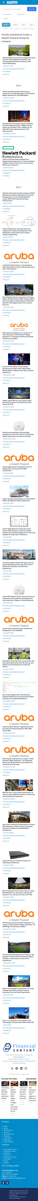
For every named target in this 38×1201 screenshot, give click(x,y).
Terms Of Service (20, 1063)
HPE (8, 74)
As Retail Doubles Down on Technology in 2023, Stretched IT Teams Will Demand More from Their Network (19, 267)
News (11, 28)
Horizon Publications (21, 1190)
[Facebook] (17, 1068)
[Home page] (12, 2)
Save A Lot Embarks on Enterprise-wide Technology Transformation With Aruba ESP (18, 1021)
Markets (6, 24)
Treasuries (32, 28)
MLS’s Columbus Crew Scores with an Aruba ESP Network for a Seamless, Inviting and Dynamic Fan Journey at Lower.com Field (18, 893)
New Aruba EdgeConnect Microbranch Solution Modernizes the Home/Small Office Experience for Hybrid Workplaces (18, 697)
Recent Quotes (7, 14)
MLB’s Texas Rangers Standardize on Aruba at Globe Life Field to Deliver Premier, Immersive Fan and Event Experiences (18, 990)
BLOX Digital (17, 1198)
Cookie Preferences (13, 1195)
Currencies (17, 28)
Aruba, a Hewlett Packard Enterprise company (15, 68)
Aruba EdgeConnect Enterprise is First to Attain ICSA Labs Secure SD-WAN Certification (17, 469)
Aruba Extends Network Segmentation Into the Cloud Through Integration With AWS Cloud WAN (18, 729)
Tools (31, 24)
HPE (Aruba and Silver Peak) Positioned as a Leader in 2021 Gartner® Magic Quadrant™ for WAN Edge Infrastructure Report (19, 925)
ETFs (23, 24)
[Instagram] (26, 1068)
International (24, 28)
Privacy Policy (31, 1061)
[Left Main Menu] (3, 2)
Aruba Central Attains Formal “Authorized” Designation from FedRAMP (18, 629)
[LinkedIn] (21, 1068)
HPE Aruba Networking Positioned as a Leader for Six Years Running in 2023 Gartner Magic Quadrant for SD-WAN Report (19, 93)
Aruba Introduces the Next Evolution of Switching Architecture (16, 862)
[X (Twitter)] (12, 1068)
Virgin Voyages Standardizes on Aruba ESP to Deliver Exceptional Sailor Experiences (19, 500)
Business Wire (7, 71)
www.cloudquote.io (19, 1057)
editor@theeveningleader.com (16, 1178)
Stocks (15, 24)
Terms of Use (25, 1192)
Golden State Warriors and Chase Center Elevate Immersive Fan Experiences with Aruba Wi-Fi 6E (17, 402)
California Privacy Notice (21, 1193)
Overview (5, 28)
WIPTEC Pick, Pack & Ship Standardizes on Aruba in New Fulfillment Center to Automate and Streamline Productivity (19, 794)
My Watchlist (20, 14)
